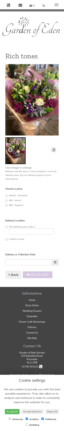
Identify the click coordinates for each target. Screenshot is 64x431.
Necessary (17, 419)
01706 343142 (30, 366)
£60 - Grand (15, 200)
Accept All (12, 411)
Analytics (34, 419)
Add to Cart (39, 274)
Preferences (50, 419)
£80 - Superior (16, 205)
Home (32, 300)
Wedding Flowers (32, 310)
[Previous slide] (10, 149)
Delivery (32, 327)
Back (14, 275)
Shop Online (32, 305)
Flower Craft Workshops (32, 321)
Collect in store (16, 239)
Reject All (52, 411)
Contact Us (32, 332)
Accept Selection (32, 411)
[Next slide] (53, 149)
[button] (15, 150)
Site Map (32, 338)
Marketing (34, 425)
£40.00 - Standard (18, 195)
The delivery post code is (22, 226)
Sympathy (32, 316)
